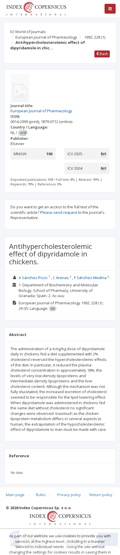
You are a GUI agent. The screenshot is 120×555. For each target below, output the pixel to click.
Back (103, 53)
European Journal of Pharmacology (46, 37)
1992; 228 (94, 37)
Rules (41, 494)
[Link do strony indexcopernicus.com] (60, 517)
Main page (15, 494)
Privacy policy (69, 494)
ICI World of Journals (28, 31)
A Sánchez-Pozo (33, 277)
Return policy (100, 494)
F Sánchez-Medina (90, 277)
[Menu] (110, 9)
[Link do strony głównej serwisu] (36, 8)
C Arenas (61, 277)
